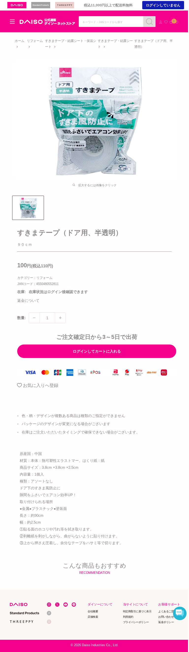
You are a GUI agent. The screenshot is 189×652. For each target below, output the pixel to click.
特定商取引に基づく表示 (137, 611)
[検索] (149, 21)
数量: (21, 318)
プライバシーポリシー (136, 622)
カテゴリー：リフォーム (34, 278)
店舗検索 (93, 616)
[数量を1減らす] (34, 318)
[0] (171, 22)
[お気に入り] (166, 22)
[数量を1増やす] (60, 318)
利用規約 (128, 616)
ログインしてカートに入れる (97, 351)
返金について (28, 300)
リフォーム (35, 41)
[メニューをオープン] (12, 22)
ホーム (19, 41)
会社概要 (93, 611)
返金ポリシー (166, 622)
